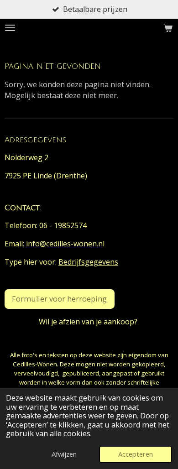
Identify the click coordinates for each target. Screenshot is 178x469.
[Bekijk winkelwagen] (168, 28)
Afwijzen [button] (64, 454)
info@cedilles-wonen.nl (65, 244)
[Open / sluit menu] (10, 28)
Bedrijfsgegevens (88, 262)
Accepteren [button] (135, 454)
